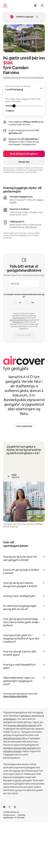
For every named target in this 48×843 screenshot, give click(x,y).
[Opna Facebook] (4, 807)
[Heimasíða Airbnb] (5, 5)
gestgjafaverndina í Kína (15, 738)
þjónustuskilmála (18, 318)
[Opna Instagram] (15, 807)
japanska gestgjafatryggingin (22, 725)
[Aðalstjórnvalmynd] (42, 5)
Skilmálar (21, 815)
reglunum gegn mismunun (19, 320)
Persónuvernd (9, 815)
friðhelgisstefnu (18, 322)
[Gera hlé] (8, 476)
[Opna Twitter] (10, 807)
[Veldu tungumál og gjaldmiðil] (35, 5)
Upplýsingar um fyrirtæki (14, 817)
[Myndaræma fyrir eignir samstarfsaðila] (24, 502)
